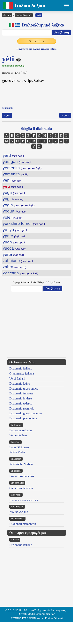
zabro (14, 266)
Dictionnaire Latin (20, 430)
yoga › (65, 115)
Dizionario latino (19, 383)
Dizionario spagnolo (21, 408)
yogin (18, 205)
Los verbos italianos (21, 476)
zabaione (18, 260)
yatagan (17, 161)
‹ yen (7, 115)
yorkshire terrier (24, 223)
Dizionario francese (21, 393)
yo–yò (15, 229)
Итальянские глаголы (23, 500)
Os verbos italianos (21, 488)
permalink (7, 107)
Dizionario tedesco (20, 403)
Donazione (36, 41)
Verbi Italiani (17, 378)
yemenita (22, 168)
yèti (39, 15)
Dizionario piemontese (23, 418)
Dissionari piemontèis (22, 524)
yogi (13, 198)
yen (12, 180)
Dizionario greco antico (23, 388)
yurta (13, 254)
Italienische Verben (21, 464)
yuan (14, 242)
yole (12, 217)
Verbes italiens (18, 435)
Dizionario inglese (20, 398)
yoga (14, 192)
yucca (14, 248)
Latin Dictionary (19, 447)
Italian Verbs (17, 452)
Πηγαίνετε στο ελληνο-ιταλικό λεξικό (37, 48)
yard (13, 155)
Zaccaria (20, 273)
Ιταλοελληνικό (23, 15)
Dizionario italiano (20, 368)
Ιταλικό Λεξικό (30, 5)
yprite (14, 236)
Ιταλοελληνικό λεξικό (43, 24)
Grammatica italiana (21, 373)
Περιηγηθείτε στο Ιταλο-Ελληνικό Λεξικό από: (37, 282)
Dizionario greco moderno (25, 413)
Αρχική (7, 15)
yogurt (15, 211)
